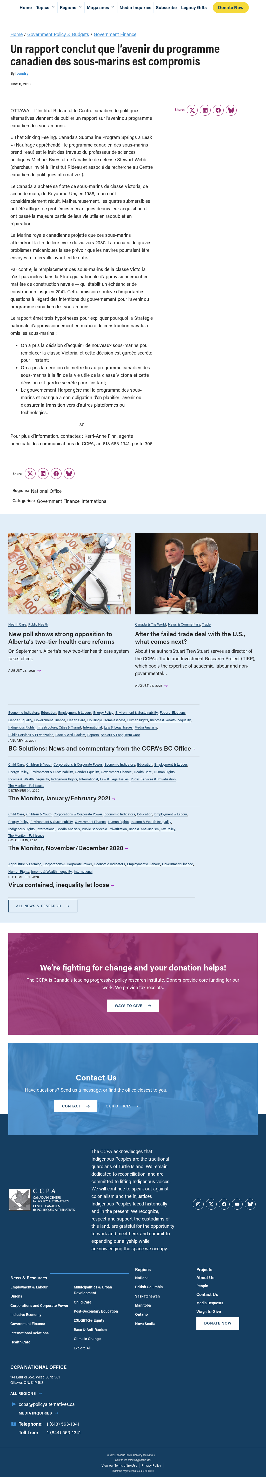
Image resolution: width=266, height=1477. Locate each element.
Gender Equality (20, 720)
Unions (16, 1296)
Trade (206, 624)
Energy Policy (103, 712)
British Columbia (149, 1286)
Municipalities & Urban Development (93, 1290)
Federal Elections (172, 712)
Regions (143, 1269)
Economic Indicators (23, 712)
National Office (46, 491)
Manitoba (143, 1305)
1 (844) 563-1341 (64, 1432)
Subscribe (166, 7)
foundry (21, 73)
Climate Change (87, 1338)
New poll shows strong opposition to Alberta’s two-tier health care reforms (61, 637)
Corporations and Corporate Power (39, 1305)
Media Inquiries (135, 7)
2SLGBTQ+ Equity (89, 1320)
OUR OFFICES (119, 1106)
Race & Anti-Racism (70, 734)
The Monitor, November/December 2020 (65, 848)
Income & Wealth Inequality (170, 720)
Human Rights (137, 720)
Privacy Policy (151, 1465)
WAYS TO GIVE (129, 1005)
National (142, 1277)
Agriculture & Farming (24, 864)
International (95, 501)
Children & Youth (38, 764)
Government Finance (115, 34)
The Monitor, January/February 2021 (59, 798)
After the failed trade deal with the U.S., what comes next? (190, 637)
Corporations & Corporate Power (78, 764)
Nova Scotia (145, 1323)
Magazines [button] (98, 7)
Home (25, 7)
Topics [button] (42, 7)
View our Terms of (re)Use (119, 1465)
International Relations (29, 1332)
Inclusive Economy (25, 1314)
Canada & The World (150, 624)
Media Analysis (146, 727)
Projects (204, 1269)
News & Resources (28, 1277)
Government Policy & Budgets (58, 34)
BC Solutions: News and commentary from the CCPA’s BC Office (99, 748)
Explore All (82, 1348)
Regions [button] (68, 7)
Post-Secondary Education (96, 1311)
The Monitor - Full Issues (26, 785)
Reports (93, 734)
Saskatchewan (147, 1296)
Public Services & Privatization (30, 734)
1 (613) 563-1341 (62, 1424)
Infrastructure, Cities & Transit (59, 727)
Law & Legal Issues (118, 727)
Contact (71, 1106)
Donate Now (231, 7)
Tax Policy (168, 829)
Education (48, 712)
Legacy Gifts (194, 7)
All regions (23, 1393)
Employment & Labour (74, 712)
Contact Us (207, 1294)
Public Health (38, 624)
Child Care (16, 764)
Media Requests (209, 1302)
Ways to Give (208, 1311)
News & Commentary (184, 624)
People (202, 1285)
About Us (205, 1277)
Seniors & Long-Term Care (120, 734)
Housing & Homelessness (106, 720)
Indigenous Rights (21, 727)
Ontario (141, 1314)
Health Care (17, 624)
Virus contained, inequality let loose (58, 884)
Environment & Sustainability (136, 712)
